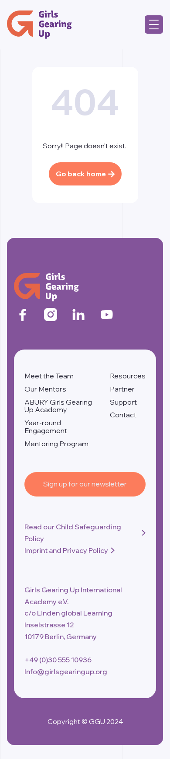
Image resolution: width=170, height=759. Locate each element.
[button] (154, 24)
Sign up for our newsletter (85, 483)
